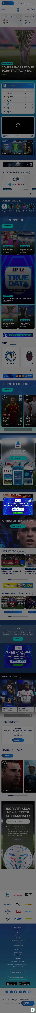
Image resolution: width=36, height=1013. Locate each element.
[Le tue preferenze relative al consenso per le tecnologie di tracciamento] (33, 1010)
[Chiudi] (30, 501)
